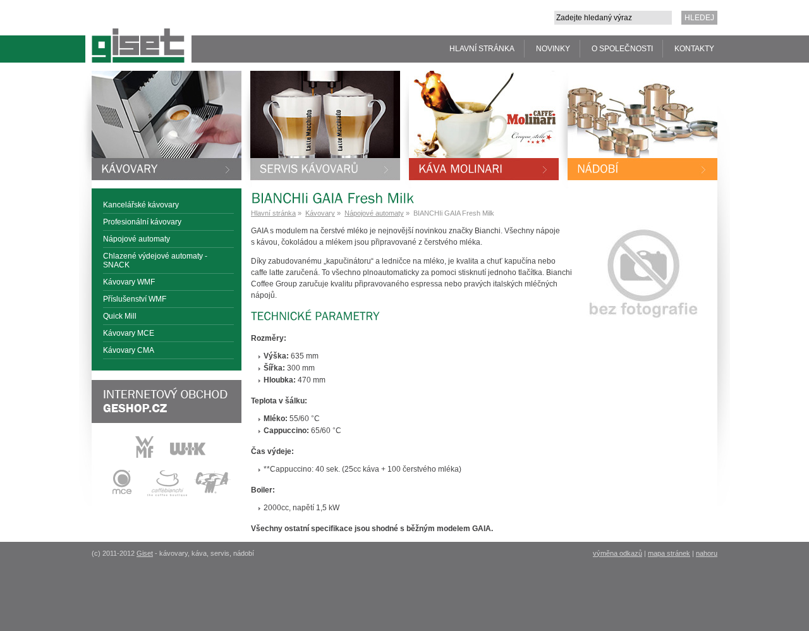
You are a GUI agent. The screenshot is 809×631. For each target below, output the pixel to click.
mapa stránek (669, 553)
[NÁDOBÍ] (642, 125)
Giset (145, 553)
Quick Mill (120, 316)
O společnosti (622, 48)
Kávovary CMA (128, 350)
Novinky (553, 48)
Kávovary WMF (129, 282)
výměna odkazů (617, 553)
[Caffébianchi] (166, 494)
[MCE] (121, 494)
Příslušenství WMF (134, 299)
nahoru (706, 553)
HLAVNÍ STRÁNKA (481, 48)
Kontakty (694, 48)
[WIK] (188, 455)
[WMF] (145, 455)
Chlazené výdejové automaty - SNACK (155, 260)
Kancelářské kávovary (141, 204)
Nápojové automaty (136, 239)
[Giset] (135, 31)
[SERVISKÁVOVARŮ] (325, 125)
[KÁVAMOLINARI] (484, 125)
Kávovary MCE (128, 333)
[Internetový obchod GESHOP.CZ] (166, 401)
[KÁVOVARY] (166, 125)
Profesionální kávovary (142, 221)
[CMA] (212, 494)
